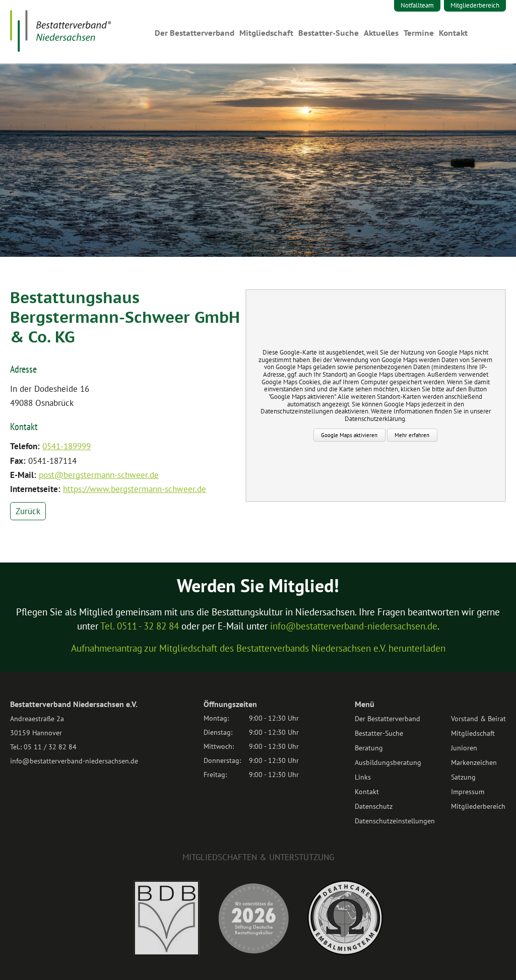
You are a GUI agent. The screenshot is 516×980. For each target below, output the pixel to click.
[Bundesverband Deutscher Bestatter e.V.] (167, 952)
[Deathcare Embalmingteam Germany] (345, 952)
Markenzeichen (474, 762)
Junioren (464, 747)
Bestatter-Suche (328, 33)
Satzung (463, 777)
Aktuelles (381, 33)
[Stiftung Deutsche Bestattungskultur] (253, 952)
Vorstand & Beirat (478, 718)
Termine (419, 33)
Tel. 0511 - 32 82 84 (139, 626)
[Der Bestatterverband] (60, 48)
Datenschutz (374, 806)
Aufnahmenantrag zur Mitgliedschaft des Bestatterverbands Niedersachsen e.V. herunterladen (258, 648)
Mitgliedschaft (266, 33)
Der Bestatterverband (194, 33)
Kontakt (453, 33)
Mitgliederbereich (474, 5)
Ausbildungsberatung (388, 762)
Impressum (467, 791)
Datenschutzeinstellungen (395, 820)
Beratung (369, 747)
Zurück (28, 511)
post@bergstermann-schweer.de (99, 474)
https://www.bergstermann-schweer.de (134, 489)
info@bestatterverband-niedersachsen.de (353, 626)
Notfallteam (417, 5)
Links (363, 777)
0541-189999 (66, 446)
